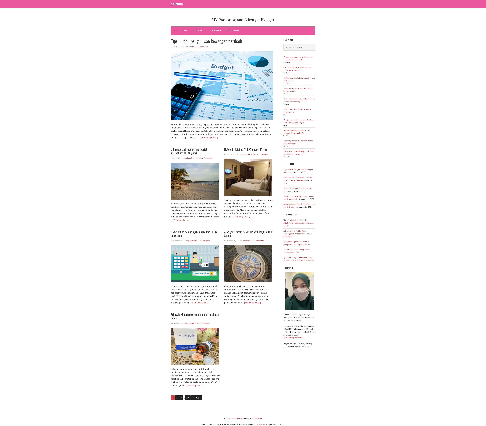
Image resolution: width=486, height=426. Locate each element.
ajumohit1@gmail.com (293, 338)
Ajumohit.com (237, 418)
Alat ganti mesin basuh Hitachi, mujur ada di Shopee (248, 234)
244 (187, 397)
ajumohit (287, 257)
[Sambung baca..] (209, 137)
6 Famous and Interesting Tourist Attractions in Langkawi (189, 151)
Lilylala (286, 231)
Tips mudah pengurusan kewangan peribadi (206, 41)
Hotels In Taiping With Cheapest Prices (245, 149)
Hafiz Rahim (257, 418)
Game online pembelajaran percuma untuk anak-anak (194, 234)
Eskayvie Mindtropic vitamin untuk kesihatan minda (195, 316)
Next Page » (196, 397)
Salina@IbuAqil (290, 242)
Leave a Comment (204, 158)
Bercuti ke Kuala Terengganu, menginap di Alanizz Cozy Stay (297, 234)
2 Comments (203, 47)
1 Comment (205, 241)
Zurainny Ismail (290, 220)
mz (285, 249)
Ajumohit (178, 4)
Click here (258, 424)
